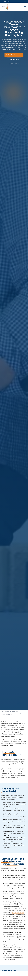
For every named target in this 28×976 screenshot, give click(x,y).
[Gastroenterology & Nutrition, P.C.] (5, 7)
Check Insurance (14, 59)
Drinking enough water (18, 912)
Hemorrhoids (6, 39)
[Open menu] (25, 6)
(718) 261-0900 (15, 64)
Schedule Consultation (15, 55)
